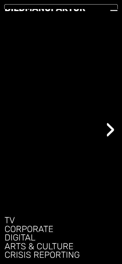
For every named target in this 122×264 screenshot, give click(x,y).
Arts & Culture (39, 246)
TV (10, 220)
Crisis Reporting (42, 255)
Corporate (29, 229)
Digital (20, 237)
